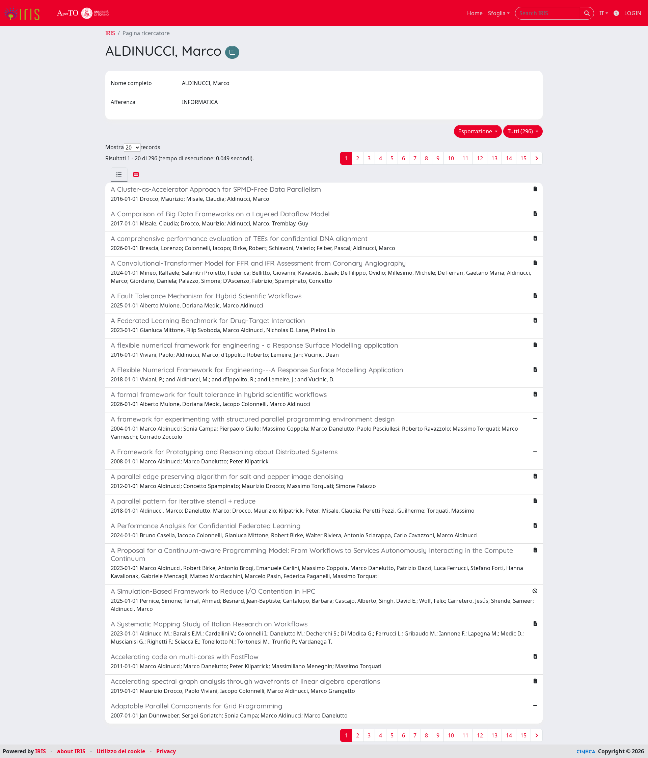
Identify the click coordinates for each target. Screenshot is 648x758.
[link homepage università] (83, 13)
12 (480, 158)
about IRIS (71, 751)
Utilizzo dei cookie (121, 751)
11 (465, 158)
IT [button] (601, 13)
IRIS (110, 33)
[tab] (119, 174)
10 (451, 158)
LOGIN (632, 13)
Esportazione (475, 131)
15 (523, 158)
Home (475, 13)
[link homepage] (24, 13)
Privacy (166, 751)
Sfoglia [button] (497, 13)
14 (509, 158)
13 (494, 158)
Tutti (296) (521, 131)
